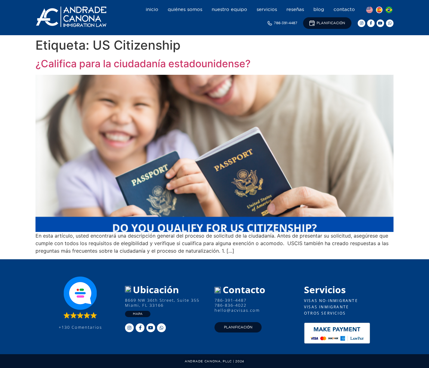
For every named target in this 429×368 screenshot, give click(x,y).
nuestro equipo (229, 9)
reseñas (295, 9)
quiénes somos (185, 9)
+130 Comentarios (80, 327)
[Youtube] (380, 23)
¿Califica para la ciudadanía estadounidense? (143, 64)
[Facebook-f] (371, 23)
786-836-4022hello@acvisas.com (237, 307)
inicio (152, 9)
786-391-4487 (231, 300)
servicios (267, 9)
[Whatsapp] (390, 23)
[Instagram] (361, 23)
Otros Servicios (325, 313)
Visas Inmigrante (326, 307)
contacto (344, 9)
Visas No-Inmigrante (331, 300)
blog (318, 9)
